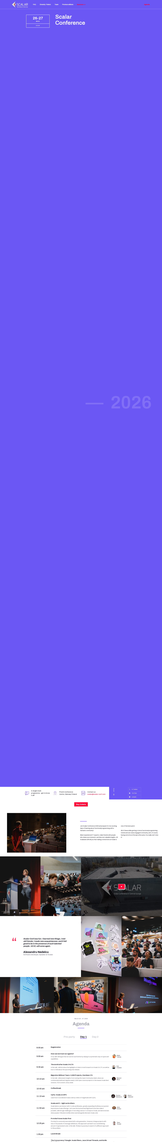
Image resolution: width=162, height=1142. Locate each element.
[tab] (69, 1037)
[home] (20, 4)
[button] (81, 5)
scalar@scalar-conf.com (96, 794)
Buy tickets (81, 804)
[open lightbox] (121, 886)
